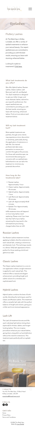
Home (4, 413)
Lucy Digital (20, 424)
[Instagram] (4, 405)
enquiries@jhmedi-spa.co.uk (11, 396)
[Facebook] (6, 405)
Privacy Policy (6, 415)
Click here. (18, 66)
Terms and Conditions (9, 417)
